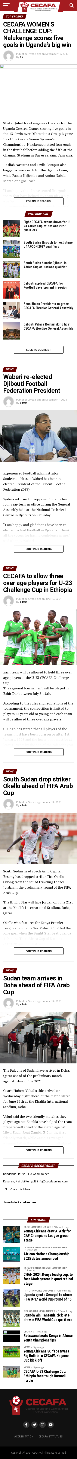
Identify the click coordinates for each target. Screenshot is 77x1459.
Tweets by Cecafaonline (20, 1202)
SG (21, 57)
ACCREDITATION (23, 1436)
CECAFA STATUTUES (50, 1436)
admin (23, 403)
